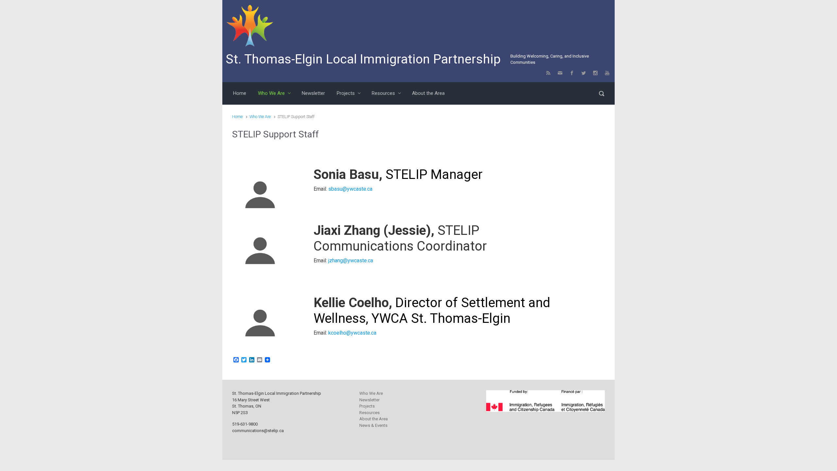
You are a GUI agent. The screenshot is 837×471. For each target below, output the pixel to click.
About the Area (373, 418)
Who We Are (260, 116)
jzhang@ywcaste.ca (350, 260)
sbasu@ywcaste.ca (350, 189)
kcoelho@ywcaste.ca (352, 333)
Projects (367, 406)
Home (237, 116)
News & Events (373, 425)
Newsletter (369, 399)
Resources (369, 412)
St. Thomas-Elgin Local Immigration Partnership (363, 59)
